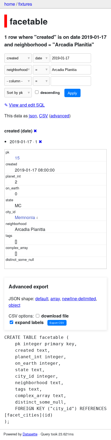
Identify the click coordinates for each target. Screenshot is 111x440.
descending (49, 92)
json (33, 115)
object (14, 305)
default (41, 298)
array (55, 298)
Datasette (30, 433)
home (9, 4)
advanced (59, 115)
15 (17, 158)
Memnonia (25, 217)
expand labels (29, 322)
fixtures (25, 4)
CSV (43, 115)
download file (54, 316)
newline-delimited (79, 298)
